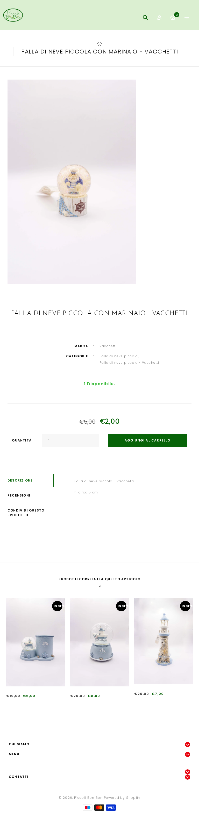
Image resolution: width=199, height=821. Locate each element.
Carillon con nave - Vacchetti (97, 704)
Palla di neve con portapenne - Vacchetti (44, 704)
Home (99, 44)
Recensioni (19, 495)
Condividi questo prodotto (26, 512)
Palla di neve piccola (119, 356)
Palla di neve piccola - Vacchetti (129, 362)
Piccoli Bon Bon (88, 797)
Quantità (22, 440)
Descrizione (20, 480)
